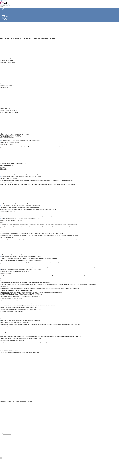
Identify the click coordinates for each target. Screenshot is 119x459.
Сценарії (3, 21)
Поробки (5, 19)
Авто (4, 10)
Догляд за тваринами (7, 20)
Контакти (1, 456)
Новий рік (3, 8)
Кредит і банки (6, 11)
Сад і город (6, 16)
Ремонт (3, 15)
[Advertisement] (28, 29)
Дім (2, 9)
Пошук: (1, 6)
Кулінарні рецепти (5, 14)
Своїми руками (4, 18)
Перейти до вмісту (3, 0)
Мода (3, 17)
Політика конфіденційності (8, 456)
